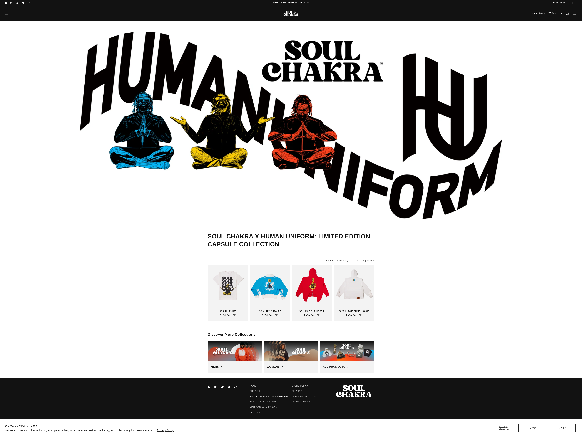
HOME (253, 386)
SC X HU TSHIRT (227, 311)
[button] (6, 13)
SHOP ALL (255, 391)
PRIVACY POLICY (301, 401)
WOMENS (273, 366)
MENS (215, 366)
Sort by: (329, 260)
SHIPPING (297, 391)
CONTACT (255, 412)
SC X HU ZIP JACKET (270, 311)
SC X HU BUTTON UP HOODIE (354, 311)
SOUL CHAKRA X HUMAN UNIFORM (269, 396)
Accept (532, 428)
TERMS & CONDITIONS (304, 396)
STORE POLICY (300, 386)
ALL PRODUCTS (334, 366)
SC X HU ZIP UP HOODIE (312, 311)
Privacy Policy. (165, 430)
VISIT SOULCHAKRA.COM (263, 407)
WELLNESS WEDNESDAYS (264, 401)
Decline (562, 428)
